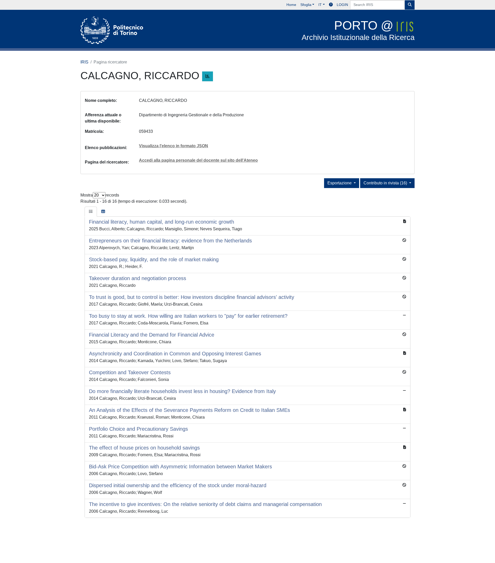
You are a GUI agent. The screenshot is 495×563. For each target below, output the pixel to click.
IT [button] (320, 5)
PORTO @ (358, 30)
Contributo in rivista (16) (386, 183)
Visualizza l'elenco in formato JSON (173, 146)
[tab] (91, 212)
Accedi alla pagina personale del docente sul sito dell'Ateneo (198, 160)
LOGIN (342, 5)
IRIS (84, 62)
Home (291, 5)
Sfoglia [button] (305, 5)
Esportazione (340, 183)
